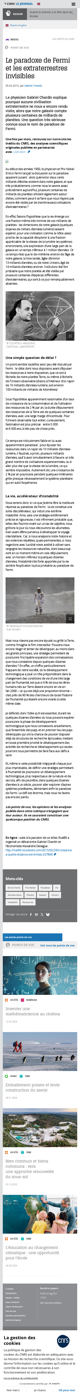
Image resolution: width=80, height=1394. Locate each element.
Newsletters (11, 1293)
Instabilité (12, 902)
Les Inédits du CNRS (63, 38)
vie (56, 887)
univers (55, 895)
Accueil (18, 4)
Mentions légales (13, 1320)
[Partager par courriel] (38, 914)
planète (30, 895)
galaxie (42, 895)
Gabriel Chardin (33, 85)
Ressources (28, 902)
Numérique (31, 1000)
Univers (14, 39)
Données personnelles (15, 1315)
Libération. (22, 152)
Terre (27, 1076)
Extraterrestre (14, 895)
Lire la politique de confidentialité (21, 1378)
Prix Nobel (30, 887)
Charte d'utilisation (14, 1306)
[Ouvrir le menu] (73, 4)
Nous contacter (12, 1302)
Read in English (18, 25)
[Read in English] (38, 4)
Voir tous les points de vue (57, 945)
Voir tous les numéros (50, 1302)
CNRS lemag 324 (48, 1293)
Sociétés (14, 1000)
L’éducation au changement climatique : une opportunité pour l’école (32, 1252)
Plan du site (11, 1311)
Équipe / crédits (13, 1297)
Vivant (13, 1076)
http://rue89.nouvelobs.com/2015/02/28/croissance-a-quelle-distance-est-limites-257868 (39, 852)
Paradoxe (45, 887)
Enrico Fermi (14, 887)
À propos (10, 1288)
